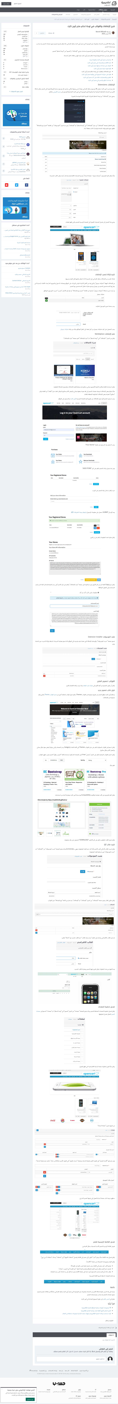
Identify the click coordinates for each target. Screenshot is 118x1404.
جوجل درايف (15, 38)
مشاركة (50, 33)
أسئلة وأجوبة (91, 10)
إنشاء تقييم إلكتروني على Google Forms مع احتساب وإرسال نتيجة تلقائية (17, 237)
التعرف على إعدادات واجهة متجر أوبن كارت (99, 66)
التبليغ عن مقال (109, 1320)
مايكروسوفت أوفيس (15, 34)
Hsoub (43, 1374)
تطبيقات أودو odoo (15, 75)
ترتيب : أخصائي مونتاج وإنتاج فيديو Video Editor (17, 293)
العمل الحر (96, 14)
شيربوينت (15, 40)
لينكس (15, 83)
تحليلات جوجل (65, 329)
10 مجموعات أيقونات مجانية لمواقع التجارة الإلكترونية (96, 1308)
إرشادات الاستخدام (52, 1371)
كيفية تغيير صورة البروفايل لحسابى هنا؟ (16, 153)
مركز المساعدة (34, 1371)
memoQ (15, 65)
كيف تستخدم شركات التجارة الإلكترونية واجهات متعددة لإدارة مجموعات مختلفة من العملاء (86, 1313)
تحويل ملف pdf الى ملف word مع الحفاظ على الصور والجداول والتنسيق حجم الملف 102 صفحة (17, 230)
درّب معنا (61, 1371)
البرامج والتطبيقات (57, 14)
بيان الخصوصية (43, 1371)
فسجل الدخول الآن (72, 1351)
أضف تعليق (99, 1359)
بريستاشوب (15, 52)
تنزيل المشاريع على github (19, 163)
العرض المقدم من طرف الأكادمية (18, 169)
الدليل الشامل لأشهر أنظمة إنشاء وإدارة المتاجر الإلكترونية (96, 1311)
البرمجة (114, 14)
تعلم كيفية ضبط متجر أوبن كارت (102, 68)
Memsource (15, 69)
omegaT (15, 63)
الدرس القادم (106, 1299)
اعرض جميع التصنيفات (16, 91)
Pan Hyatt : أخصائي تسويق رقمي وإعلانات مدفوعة (17, 287)
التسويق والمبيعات (86, 14)
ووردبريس (15, 49)
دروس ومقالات (103, 10)
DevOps (68, 14)
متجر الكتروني (57, 92)
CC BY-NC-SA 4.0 (61, 1374)
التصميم (75, 14)
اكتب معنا (67, 1371)
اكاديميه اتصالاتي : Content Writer (21, 281)
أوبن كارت (15, 54)
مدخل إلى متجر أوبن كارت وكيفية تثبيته (100, 60)
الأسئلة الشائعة (74, 1371)
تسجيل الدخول (17, 3)
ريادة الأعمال (106, 14)
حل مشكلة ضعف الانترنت (20, 144)
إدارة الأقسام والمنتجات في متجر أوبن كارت (99, 63)
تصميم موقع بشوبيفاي (25, 255)
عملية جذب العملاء (88, 685)
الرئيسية (113, 10)
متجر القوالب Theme (51, 695)
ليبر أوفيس (15, 36)
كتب (84, 10)
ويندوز (15, 81)
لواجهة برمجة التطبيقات (78, 512)
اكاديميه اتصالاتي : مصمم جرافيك (22, 275)
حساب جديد (6, 4)
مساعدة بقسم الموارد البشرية (23, 243)
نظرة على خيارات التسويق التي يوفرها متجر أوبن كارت (96, 74)
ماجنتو (15, 51)
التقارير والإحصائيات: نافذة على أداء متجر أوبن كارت (97, 77)
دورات (78, 10)
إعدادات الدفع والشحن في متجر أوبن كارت (99, 80)
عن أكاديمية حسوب (83, 1371)
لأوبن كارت (73, 399)
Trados (15, 67)
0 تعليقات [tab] (111, 1335)
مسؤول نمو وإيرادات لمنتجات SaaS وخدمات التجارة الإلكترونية (17, 249)
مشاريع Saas (22, 137)
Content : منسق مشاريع (24, 268)
